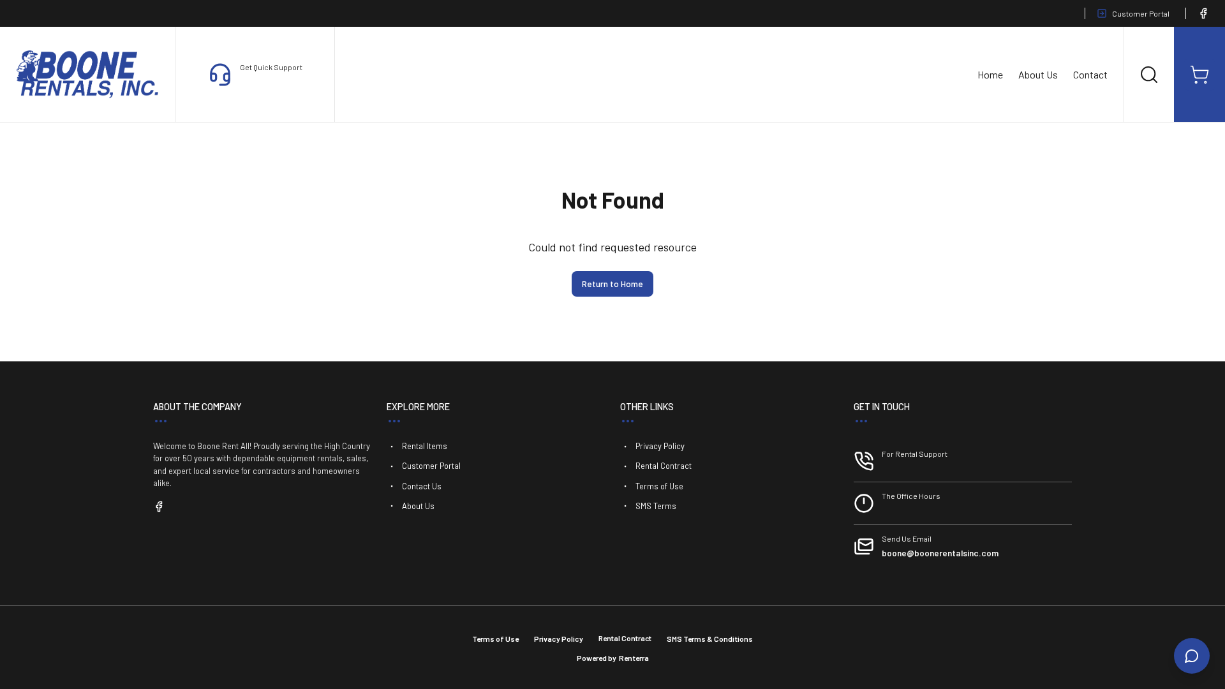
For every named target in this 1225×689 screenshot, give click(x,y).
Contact (1090, 74)
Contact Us (422, 486)
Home (990, 74)
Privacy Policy (660, 446)
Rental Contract (663, 466)
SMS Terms (655, 506)
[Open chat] (1192, 656)
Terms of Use (659, 486)
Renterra (634, 657)
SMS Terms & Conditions (710, 638)
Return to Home (612, 283)
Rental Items (424, 446)
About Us (1038, 74)
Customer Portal (1140, 13)
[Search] (1149, 74)
